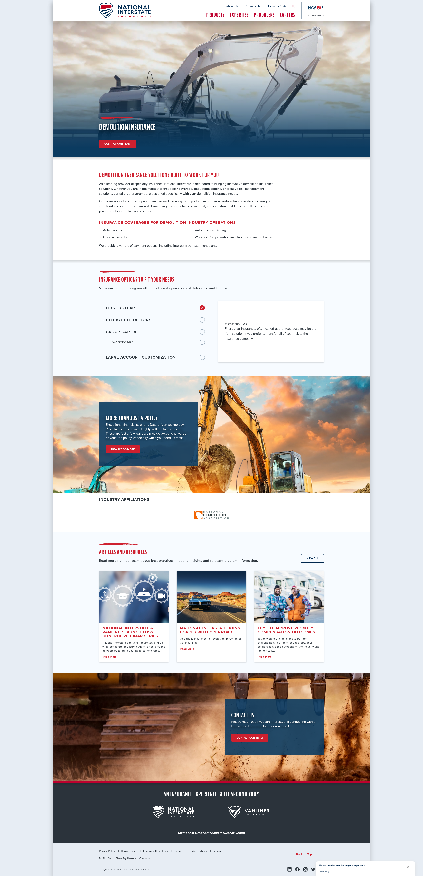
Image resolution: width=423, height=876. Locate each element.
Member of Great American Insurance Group (211, 833)
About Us (232, 6)
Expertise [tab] (239, 14)
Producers (264, 14)
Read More (109, 657)
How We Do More (123, 449)
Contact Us (253, 6)
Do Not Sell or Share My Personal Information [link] (125, 858)
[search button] (293, 6)
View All (312, 558)
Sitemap (217, 851)
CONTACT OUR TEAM (117, 144)
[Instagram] (305, 869)
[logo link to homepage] (125, 10)
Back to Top (304, 854)
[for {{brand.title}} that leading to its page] (174, 812)
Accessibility (199, 851)
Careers (287, 14)
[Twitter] (313, 869)
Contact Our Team (250, 737)
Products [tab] (215, 14)
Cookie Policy (129, 851)
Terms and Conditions (155, 851)
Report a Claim (277, 6)
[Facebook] (297, 869)
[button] (408, 867)
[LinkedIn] (289, 869)
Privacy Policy (107, 851)
